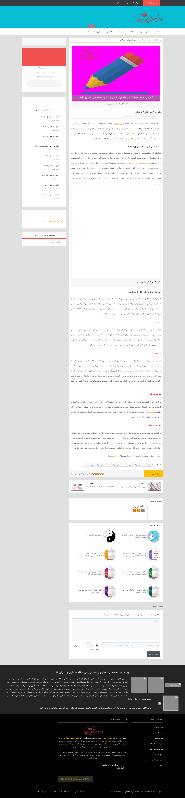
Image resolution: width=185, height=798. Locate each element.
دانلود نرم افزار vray (52, 185)
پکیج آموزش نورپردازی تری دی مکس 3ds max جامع (89, 573)
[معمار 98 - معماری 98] (92, 730)
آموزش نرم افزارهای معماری (153, 743)
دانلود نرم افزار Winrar (51, 195)
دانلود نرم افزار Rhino (51, 166)
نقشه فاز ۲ (130, 133)
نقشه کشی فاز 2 (119, 465)
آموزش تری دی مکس (156, 749)
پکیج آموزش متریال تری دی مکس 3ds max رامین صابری (134, 573)
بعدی (91, 483)
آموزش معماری (145, 32)
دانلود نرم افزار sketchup (50, 175)
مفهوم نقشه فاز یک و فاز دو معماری (134, 487)
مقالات (132, 32)
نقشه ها (121, 32)
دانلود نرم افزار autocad (51, 136)
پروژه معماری (158, 727)
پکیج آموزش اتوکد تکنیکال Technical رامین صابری (89, 554)
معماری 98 (126, 791)
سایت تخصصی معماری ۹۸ (70, 738)
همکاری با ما (117, 3)
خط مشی (52, 791)
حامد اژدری (152, 116)
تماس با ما (127, 3)
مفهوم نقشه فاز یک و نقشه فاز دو (136, 163)
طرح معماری (159, 754)
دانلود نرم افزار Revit (52, 156)
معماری (82, 361)
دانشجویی (108, 32)
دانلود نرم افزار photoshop (50, 117)
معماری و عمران (107, 738)
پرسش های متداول (65, 791)
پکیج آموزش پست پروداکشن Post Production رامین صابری (134, 554)
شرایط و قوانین (41, 791)
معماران (160, 765)
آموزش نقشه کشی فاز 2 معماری (141, 465)
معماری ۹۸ (118, 123)
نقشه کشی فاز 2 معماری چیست (97, 465)
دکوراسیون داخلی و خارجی (154, 760)
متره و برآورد (150, 412)
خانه (157, 32)
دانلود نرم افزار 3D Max (50, 126)
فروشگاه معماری (94, 30)
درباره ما (135, 3)
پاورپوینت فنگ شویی (94, 535)
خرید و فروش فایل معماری (52, 221)
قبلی (141, 483)
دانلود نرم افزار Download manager (47, 146)
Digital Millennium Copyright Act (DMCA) (75, 779)
